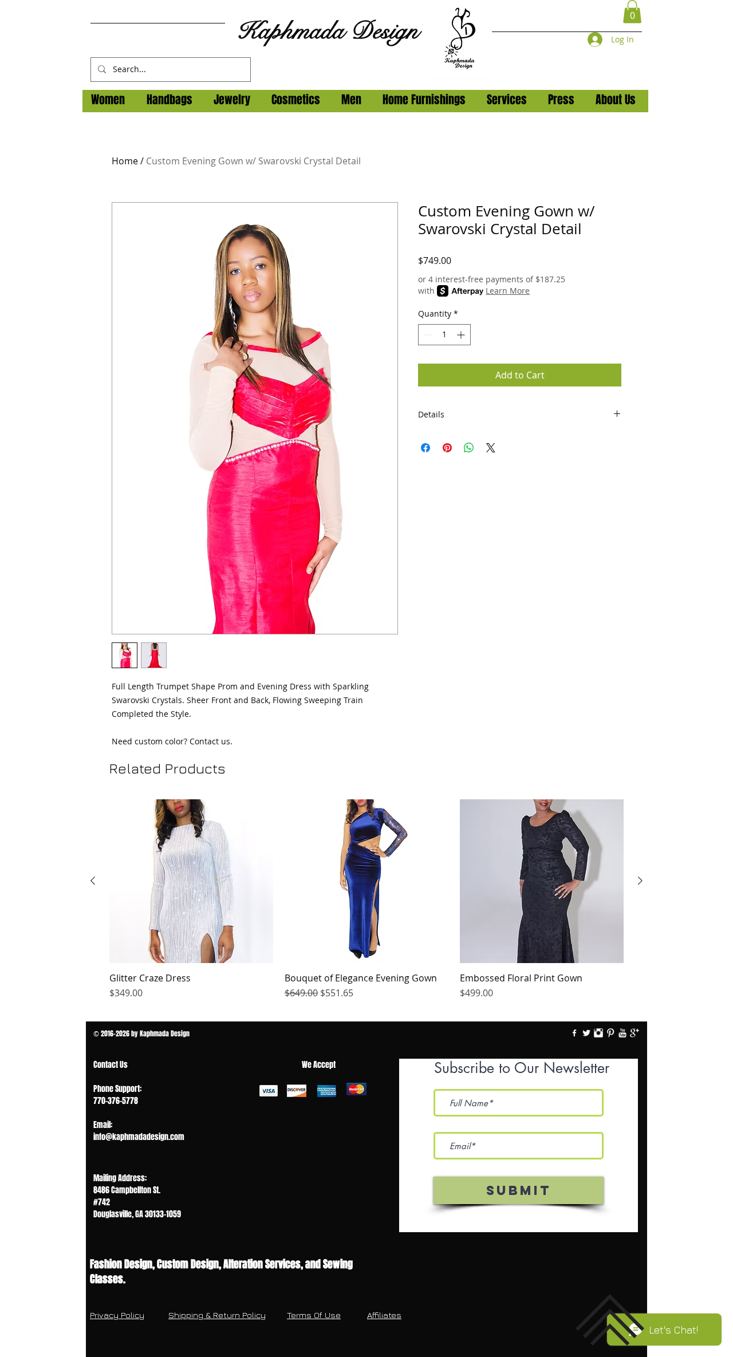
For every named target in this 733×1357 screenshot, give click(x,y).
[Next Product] (640, 880)
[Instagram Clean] (598, 1033)
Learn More (508, 290)
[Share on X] (491, 448)
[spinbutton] (444, 335)
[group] (366, 906)
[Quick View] (191, 881)
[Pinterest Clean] (610, 1033)
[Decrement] (427, 335)
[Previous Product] (93, 880)
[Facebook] (574, 1033)
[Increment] (462, 335)
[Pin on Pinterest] (447, 448)
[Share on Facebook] (425, 448)
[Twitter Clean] (586, 1033)
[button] (632, 11)
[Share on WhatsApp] (469, 448)
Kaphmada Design (328, 31)
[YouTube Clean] (622, 1033)
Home (125, 161)
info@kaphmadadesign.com (138, 1137)
